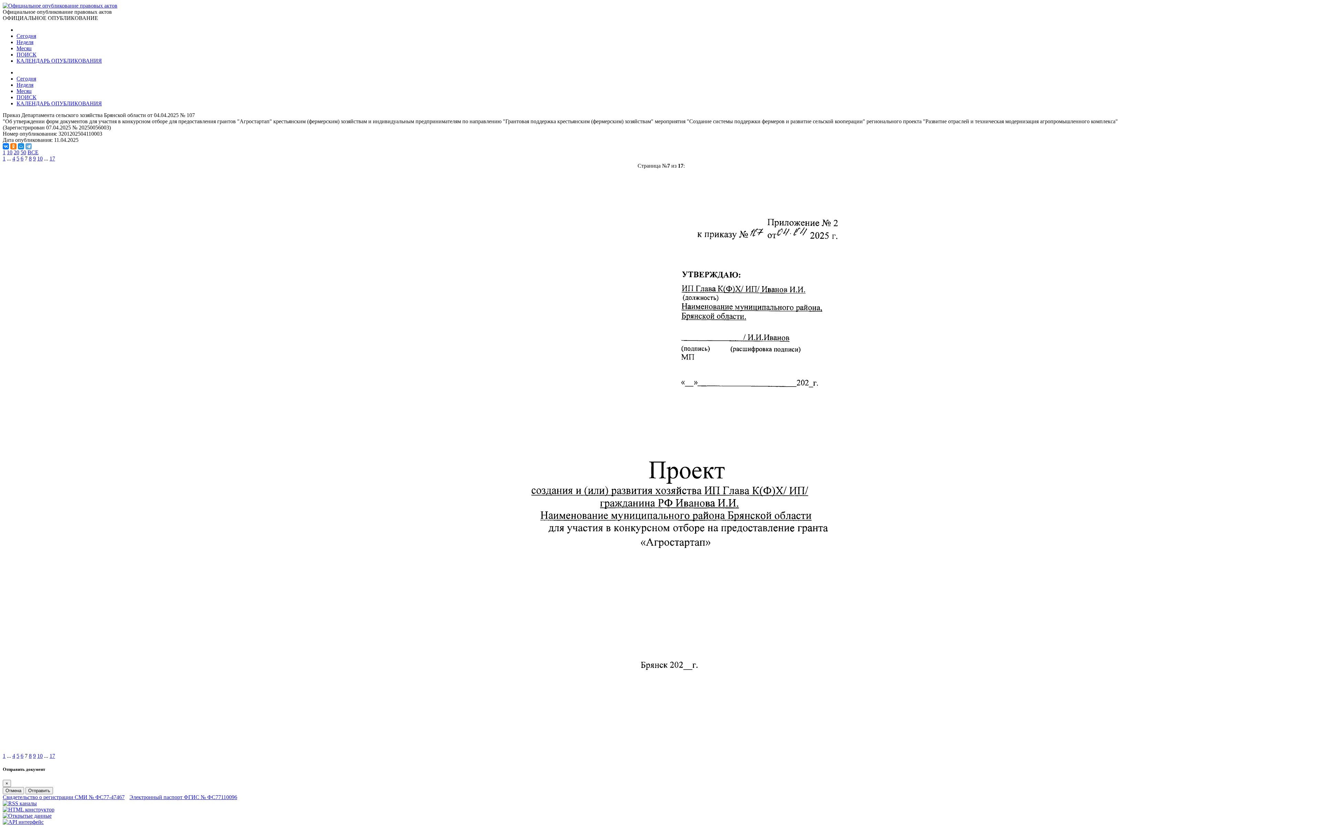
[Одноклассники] (13, 146)
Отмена (13, 790)
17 (52, 158)
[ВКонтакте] (6, 146)
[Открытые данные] (27, 816)
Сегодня (26, 36)
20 (16, 152)
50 (23, 152)
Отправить (39, 790)
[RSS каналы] (20, 803)
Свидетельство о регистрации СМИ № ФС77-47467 (64, 797)
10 (9, 152)
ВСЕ (33, 152)
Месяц (24, 48)
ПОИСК (26, 54)
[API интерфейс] (23, 822)
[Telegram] (28, 146)
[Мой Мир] (21, 146)
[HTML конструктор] (28, 810)
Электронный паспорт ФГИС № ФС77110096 (183, 797)
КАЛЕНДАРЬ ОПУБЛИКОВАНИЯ (59, 61)
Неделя (25, 42)
